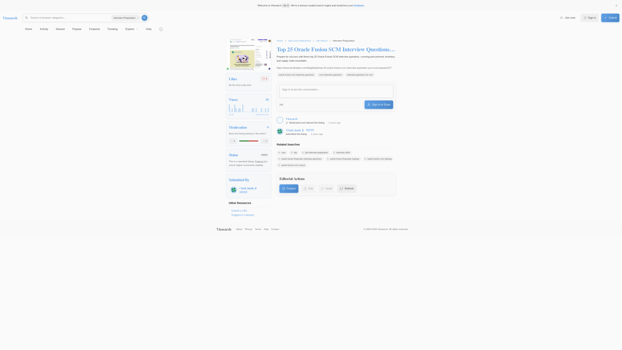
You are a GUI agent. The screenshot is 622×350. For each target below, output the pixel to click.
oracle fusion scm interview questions (296, 75)
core (283, 152)
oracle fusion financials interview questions (301, 159)
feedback (359, 5)
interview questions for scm (360, 75)
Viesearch (10, 18)
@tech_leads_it (295, 130)
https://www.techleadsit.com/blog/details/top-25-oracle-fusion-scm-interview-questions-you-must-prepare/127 (334, 67)
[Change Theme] (161, 29)
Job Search (322, 40)
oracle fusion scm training (379, 159)
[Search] (144, 18)
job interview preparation (316, 152)
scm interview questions (330, 75)
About (239, 229)
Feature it (260, 161)
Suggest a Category (242, 215)
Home (280, 40)
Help (266, 229)
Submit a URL (239, 210)
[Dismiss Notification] (616, 5)
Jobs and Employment (299, 40)
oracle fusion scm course (293, 165)
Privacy (248, 229)
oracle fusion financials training (344, 159)
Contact (275, 229)
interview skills (343, 152)
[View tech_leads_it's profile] (280, 131)
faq (295, 152)
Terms (258, 229)
